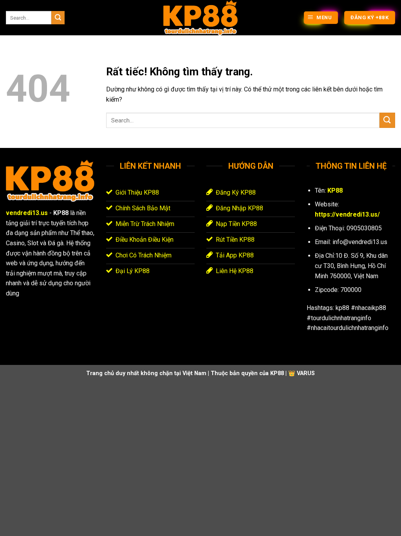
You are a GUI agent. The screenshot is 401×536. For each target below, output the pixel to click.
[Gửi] (58, 17)
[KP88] (200, 17)
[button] (321, 17)
